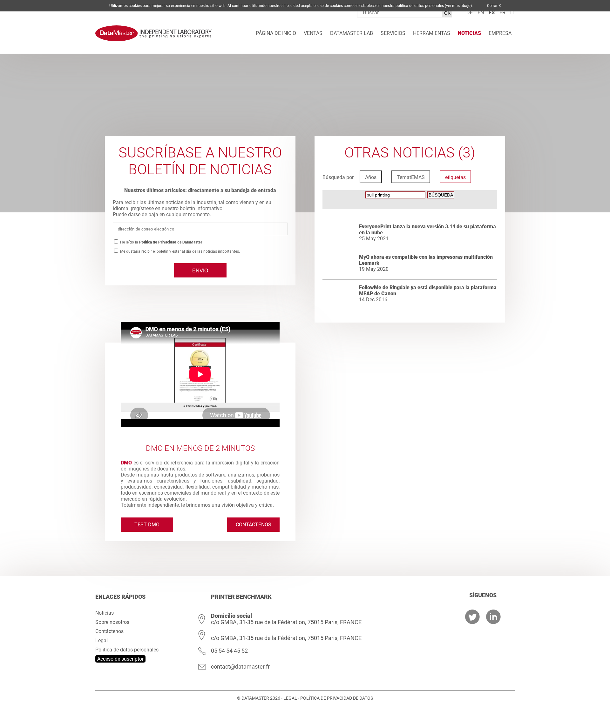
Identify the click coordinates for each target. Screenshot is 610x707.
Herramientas (431, 33)
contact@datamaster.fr (240, 666)
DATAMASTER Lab (351, 33)
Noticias (469, 33)
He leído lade (160, 242)
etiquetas (455, 177)
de (469, 13)
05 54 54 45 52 (229, 650)
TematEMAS (411, 177)
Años (370, 177)
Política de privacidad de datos (336, 698)
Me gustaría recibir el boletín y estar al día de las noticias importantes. (179, 251)
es (492, 13)
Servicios (393, 33)
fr (502, 13)
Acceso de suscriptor (120, 659)
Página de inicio (276, 33)
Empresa (500, 33)
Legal (101, 640)
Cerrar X (494, 5)
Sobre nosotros (112, 622)
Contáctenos (253, 525)
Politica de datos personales (127, 650)
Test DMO (146, 525)
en (481, 13)
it (512, 13)
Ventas (313, 33)
